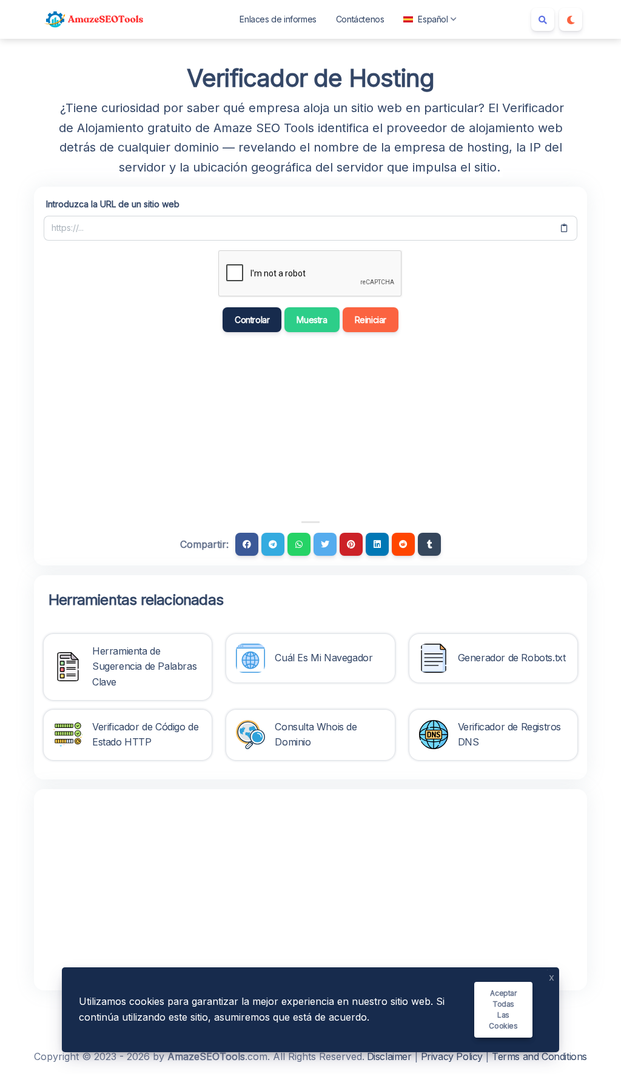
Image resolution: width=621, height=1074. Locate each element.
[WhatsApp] (298, 544)
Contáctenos (360, 19)
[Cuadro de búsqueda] (542, 19)
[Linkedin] (377, 544)
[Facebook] (246, 544)
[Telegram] (272, 544)
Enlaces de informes (278, 19)
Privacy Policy (452, 1056)
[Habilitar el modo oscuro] (570, 19)
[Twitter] (325, 544)
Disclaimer (389, 1056)
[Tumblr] (429, 544)
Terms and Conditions (539, 1056)
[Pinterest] (351, 544)
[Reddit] (403, 544)
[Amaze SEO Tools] (94, 19)
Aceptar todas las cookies (503, 1009)
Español (433, 19)
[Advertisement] (254, 427)
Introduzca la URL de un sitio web (113, 204)
